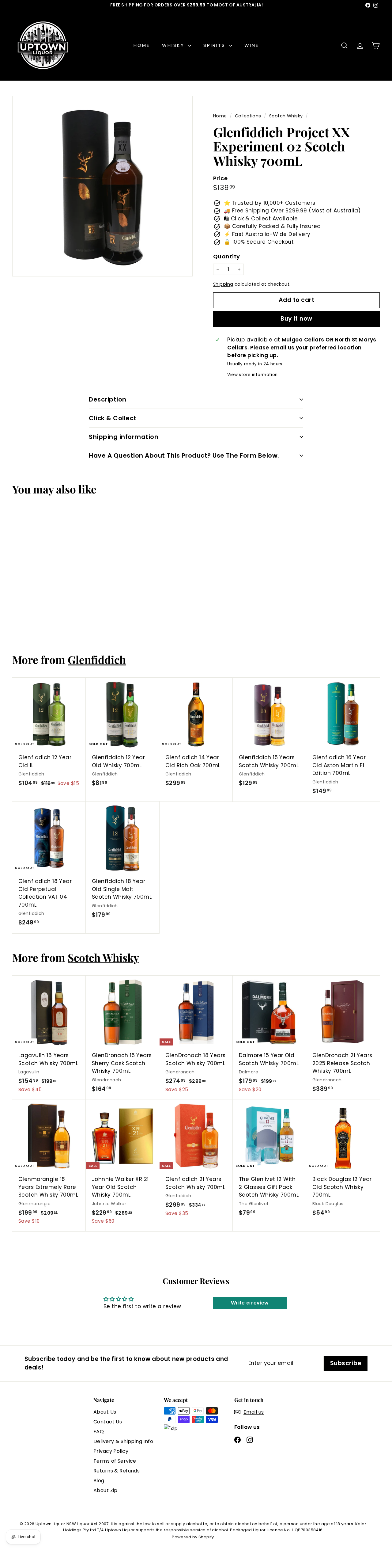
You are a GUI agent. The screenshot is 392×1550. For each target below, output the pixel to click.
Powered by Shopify (193, 1537)
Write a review (250, 1302)
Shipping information (123, 436)
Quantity (226, 256)
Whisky (174, 45)
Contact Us (107, 1421)
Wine (251, 45)
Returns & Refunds (116, 1470)
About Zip (105, 1490)
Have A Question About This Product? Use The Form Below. (184, 455)
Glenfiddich (97, 659)
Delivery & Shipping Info (123, 1441)
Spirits (215, 45)
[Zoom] (102, 186)
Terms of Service (114, 1460)
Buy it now (296, 318)
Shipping (223, 284)
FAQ (98, 1431)
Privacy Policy (110, 1451)
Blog (98, 1480)
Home (142, 45)
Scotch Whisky (286, 116)
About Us (104, 1411)
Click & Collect (113, 418)
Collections (248, 116)
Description (107, 399)
